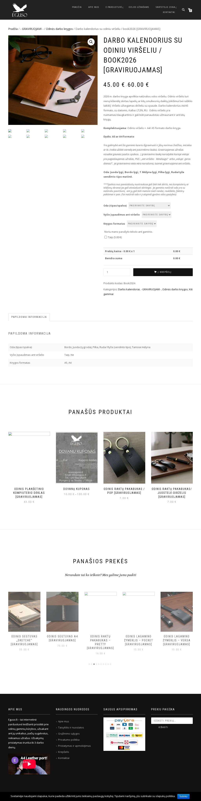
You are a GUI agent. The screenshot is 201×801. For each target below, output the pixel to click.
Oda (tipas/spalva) (115, 205)
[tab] (29, 317)
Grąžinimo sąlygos (69, 733)
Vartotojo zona (165, 7)
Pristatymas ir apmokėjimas (74, 746)
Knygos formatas (114, 223)
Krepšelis (63, 752)
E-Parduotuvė (114, 7)
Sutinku (183, 796)
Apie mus (93, 7)
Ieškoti (163, 727)
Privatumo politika (68, 739)
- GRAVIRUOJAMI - (31, 29)
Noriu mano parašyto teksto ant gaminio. (128, 231)
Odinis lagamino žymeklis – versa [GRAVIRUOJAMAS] (177, 640)
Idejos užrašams (139, 7)
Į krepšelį (165, 272)
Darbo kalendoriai (129, 289)
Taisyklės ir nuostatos (71, 727)
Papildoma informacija (29, 316)
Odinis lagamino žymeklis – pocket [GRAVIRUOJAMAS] (138, 640)
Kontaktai (169, 12)
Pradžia (77, 7)
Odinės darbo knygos (59, 29)
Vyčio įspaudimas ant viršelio (121, 214)
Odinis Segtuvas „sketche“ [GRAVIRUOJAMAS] (24, 640)
